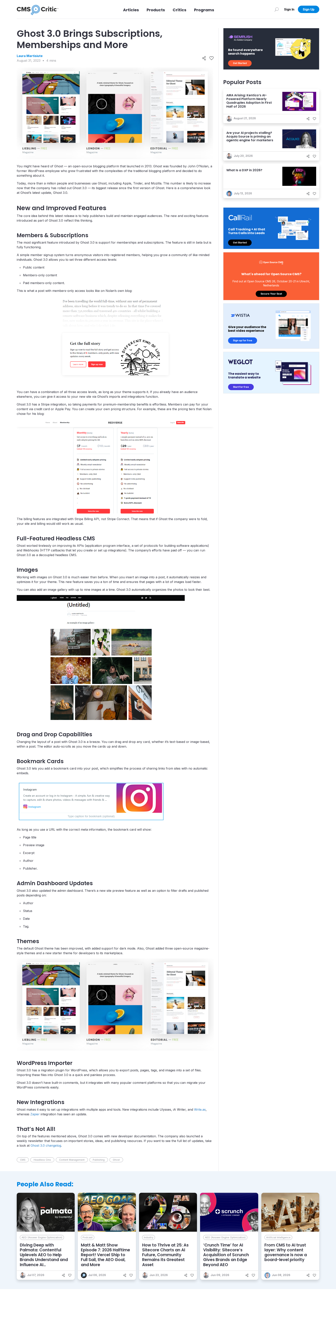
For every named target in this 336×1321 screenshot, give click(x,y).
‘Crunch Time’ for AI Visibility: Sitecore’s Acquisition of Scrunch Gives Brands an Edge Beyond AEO (226, 1254)
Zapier (35, 1114)
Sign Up (308, 9)
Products (156, 10)
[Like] (211, 58)
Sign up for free (242, 340)
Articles (131, 10)
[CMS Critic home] (37, 9)
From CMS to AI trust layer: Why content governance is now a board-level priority (285, 1252)
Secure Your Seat (271, 293)
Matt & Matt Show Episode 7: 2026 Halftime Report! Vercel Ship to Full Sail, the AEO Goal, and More (105, 1254)
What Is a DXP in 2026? (244, 170)
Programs (204, 10)
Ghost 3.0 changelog (46, 1145)
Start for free (241, 386)
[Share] (204, 58)
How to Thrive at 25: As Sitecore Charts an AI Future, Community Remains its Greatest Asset (165, 1254)
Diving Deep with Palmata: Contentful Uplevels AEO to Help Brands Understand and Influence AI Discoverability (44, 1257)
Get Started (240, 63)
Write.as (200, 1109)
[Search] (276, 9)
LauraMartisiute (30, 56)
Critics (179, 10)
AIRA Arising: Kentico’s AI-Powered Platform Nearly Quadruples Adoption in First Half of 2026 (249, 101)
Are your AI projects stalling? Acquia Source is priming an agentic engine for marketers (249, 136)
